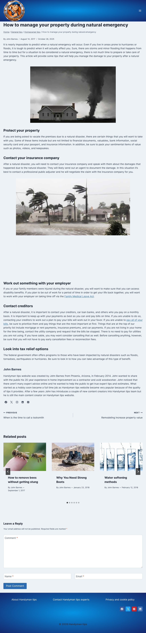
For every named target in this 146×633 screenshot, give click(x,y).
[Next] (138, 471)
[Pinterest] (134, 609)
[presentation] (24, 457)
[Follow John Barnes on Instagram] (17, 402)
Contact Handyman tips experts (71, 599)
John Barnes (16, 487)
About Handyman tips (24, 599)
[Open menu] (140, 11)
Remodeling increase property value (122, 415)
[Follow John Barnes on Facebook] (5, 402)
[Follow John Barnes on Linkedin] (22, 402)
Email (80, 576)
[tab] (67, 502)
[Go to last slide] (8, 471)
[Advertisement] (73, 260)
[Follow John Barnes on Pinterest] (28, 402)
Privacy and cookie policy (120, 599)
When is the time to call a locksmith (23, 415)
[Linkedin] (140, 609)
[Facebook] (122, 609)
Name (9, 576)
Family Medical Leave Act (79, 296)
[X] (128, 609)
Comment (11, 538)
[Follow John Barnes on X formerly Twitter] (11, 402)
